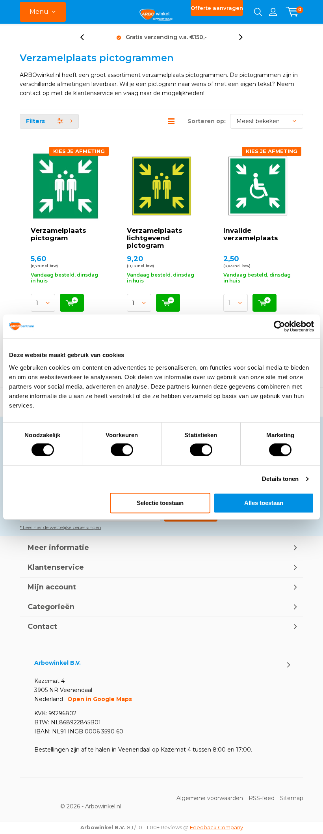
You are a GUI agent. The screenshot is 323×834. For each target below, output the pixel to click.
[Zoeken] (258, 12)
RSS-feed (262, 798)
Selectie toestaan (160, 502)
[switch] (122, 449)
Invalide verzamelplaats (250, 234)
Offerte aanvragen (217, 8)
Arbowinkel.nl (103, 806)
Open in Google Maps (99, 699)
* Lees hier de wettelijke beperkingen (60, 527)
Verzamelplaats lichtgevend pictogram (154, 237)
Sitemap (291, 798)
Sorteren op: (206, 121)
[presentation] (86, 37)
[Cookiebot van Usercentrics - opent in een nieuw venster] (279, 326)
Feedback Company (216, 827)
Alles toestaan (263, 502)
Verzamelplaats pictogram (58, 234)
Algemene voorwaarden (209, 798)
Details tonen (280, 478)
